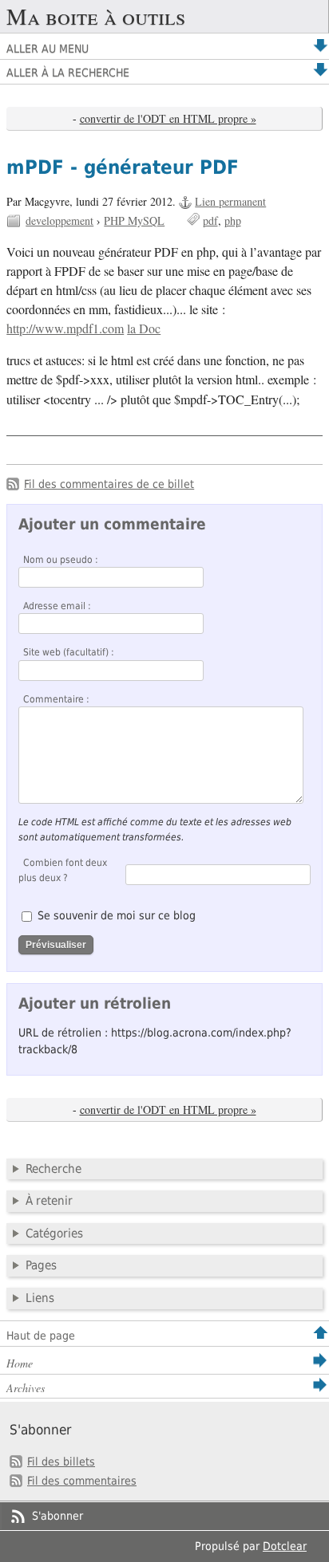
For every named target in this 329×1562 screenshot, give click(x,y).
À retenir (49, 1201)
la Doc (144, 328)
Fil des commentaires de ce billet (109, 484)
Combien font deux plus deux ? (62, 870)
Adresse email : (57, 606)
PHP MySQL (134, 220)
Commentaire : (56, 699)
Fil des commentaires (82, 1480)
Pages (41, 1265)
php (232, 220)
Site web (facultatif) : (68, 652)
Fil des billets (61, 1461)
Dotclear (285, 1546)
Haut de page (40, 1335)
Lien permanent (230, 201)
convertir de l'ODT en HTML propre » (168, 118)
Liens (40, 1298)
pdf (210, 220)
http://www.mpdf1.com (65, 328)
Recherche (53, 1169)
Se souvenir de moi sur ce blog (117, 915)
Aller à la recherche (67, 72)
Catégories (54, 1233)
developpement (59, 220)
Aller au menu (47, 48)
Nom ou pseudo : (60, 559)
